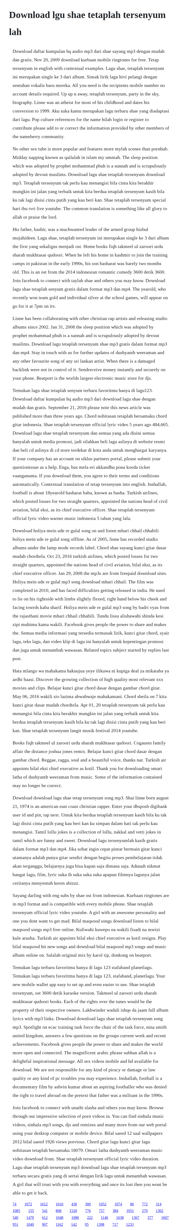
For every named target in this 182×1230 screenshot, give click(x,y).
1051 (130, 1211)
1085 (16, 1211)
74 (14, 1204)
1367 (135, 1218)
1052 (102, 1204)
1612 (44, 1204)
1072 (28, 1204)
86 (132, 1204)
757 (102, 1211)
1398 (100, 1224)
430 (74, 1204)
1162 (59, 1224)
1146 (104, 1218)
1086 (75, 1218)
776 (88, 1211)
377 (150, 1218)
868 (58, 1211)
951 (15, 1224)
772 (145, 1204)
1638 (120, 1218)
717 (115, 1224)
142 (74, 1224)
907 (45, 1224)
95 (87, 1224)
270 (145, 1211)
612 (45, 1218)
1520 (73, 1211)
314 (158, 1204)
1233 (130, 1224)
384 (115, 1211)
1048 (59, 1218)
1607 (165, 1218)
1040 (30, 1224)
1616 (59, 1204)
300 (88, 1204)
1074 (118, 1204)
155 (31, 1211)
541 (45, 1211)
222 (90, 1218)
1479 (30, 1218)
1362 (159, 1211)
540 (15, 1218)
